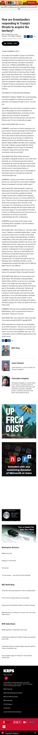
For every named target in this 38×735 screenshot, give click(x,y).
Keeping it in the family (9, 561)
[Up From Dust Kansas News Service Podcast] (19, 421)
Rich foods (5, 568)
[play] (3, 733)
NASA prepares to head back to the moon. (14, 630)
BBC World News (8, 585)
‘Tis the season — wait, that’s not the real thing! (16, 575)
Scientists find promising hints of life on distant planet (18, 590)
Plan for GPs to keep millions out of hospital (15, 598)
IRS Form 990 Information (11, 696)
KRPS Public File (8, 689)
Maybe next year (7, 553)
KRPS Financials (8, 700)
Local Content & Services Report (12, 712)
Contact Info (7, 708)
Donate (32, 2)
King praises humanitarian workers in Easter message (18, 605)
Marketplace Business (10, 547)
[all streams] (35, 733)
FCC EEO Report (8, 704)
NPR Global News (8, 624)
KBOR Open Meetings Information (13, 693)
